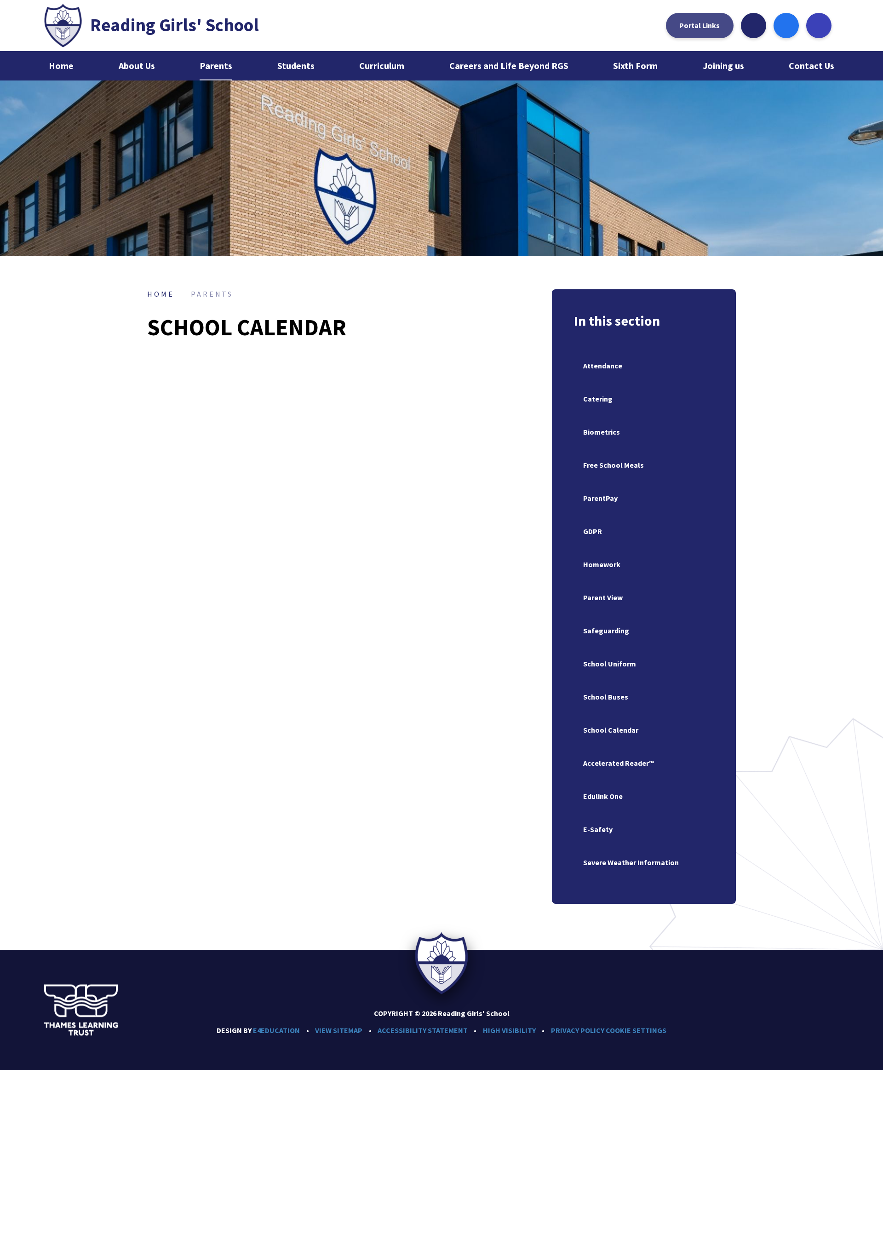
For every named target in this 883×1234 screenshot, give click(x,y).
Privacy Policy (577, 1030)
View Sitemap (338, 1030)
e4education (276, 1030)
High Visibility (509, 1030)
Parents (212, 293)
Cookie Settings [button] (636, 1030)
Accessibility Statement (423, 1030)
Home (160, 293)
